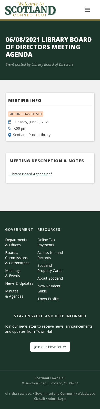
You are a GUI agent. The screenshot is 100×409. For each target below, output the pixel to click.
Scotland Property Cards (49, 268)
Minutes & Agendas (14, 294)
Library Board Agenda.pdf (30, 174)
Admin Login (57, 398)
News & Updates (19, 283)
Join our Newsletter (50, 346)
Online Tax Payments (46, 242)
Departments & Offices (16, 242)
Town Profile (48, 298)
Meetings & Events (13, 273)
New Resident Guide (49, 288)
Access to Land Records (50, 255)
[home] (30, 10)
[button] (87, 9)
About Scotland (50, 278)
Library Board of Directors (53, 64)
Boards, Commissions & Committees (17, 257)
